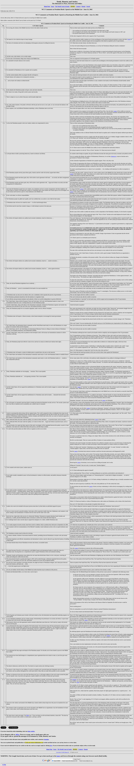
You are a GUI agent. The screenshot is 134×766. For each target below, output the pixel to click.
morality (74, 679)
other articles (31, 731)
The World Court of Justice (62, 6)
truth (78, 682)
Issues (52, 6)
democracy (113, 156)
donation (46, 739)
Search (88, 6)
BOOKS (73, 6)
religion (108, 635)
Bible (27, 715)
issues (58, 756)
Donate (83, 6)
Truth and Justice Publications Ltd (34, 742)
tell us (17, 734)
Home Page (47, 6)
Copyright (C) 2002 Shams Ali (62, 752)
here (51, 745)
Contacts (78, 6)
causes (129, 39)
